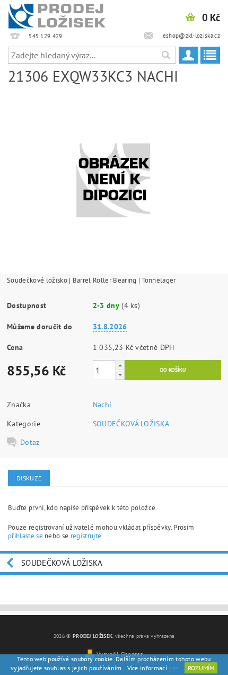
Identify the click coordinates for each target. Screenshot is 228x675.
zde (173, 668)
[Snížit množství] (120, 375)
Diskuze (28, 478)
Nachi (102, 404)
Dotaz (30, 442)
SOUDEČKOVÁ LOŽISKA (131, 423)
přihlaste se (25, 535)
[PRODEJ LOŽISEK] (57, 14)
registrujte (86, 535)
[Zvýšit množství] (120, 365)
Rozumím (201, 668)
